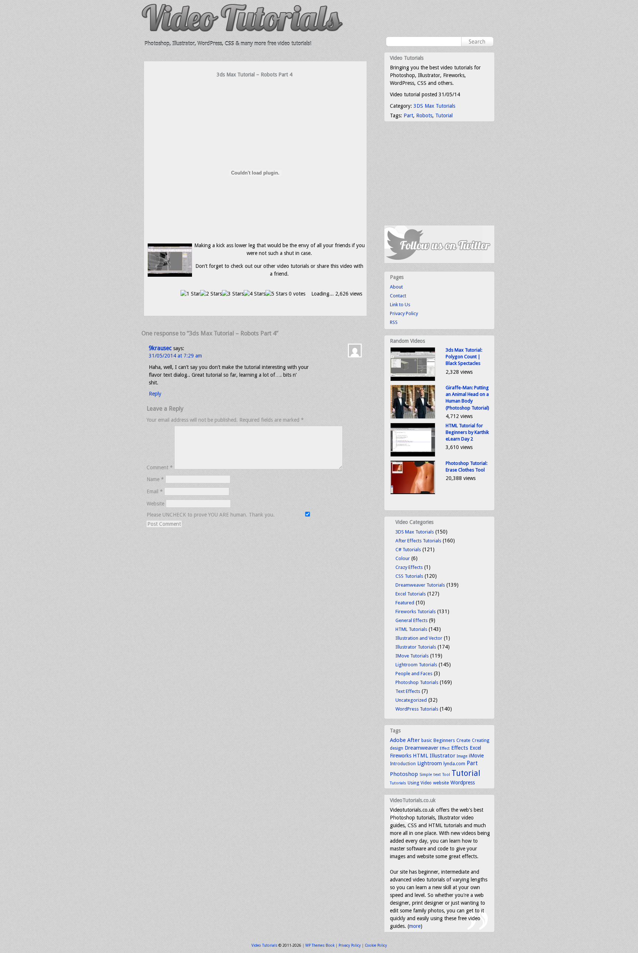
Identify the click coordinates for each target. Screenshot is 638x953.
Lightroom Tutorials (416, 664)
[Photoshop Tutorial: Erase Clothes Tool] (412, 493)
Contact (398, 295)
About (396, 287)
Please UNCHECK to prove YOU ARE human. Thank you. (211, 515)
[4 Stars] (254, 294)
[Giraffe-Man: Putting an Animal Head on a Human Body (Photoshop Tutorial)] (412, 417)
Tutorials (398, 783)
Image (462, 756)
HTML (420, 755)
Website (155, 504)
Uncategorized (411, 700)
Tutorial (444, 115)
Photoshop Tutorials (416, 682)
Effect (445, 748)
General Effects (411, 620)
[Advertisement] (255, 93)
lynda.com (454, 763)
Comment (160, 467)
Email (155, 491)
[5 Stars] (276, 294)
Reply (155, 394)
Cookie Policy (376, 945)
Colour (402, 558)
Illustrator (442, 755)
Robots (424, 115)
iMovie (476, 756)
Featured (404, 602)
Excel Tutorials (410, 594)
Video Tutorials (264, 945)
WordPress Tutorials (416, 709)
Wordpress (462, 782)
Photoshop (404, 774)
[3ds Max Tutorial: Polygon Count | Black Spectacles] (412, 379)
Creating (480, 740)
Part (408, 115)
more (415, 926)
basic (426, 740)
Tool (446, 774)
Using (413, 782)
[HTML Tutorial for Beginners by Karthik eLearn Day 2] (412, 455)
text (437, 774)
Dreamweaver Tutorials (420, 585)
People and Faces (413, 673)
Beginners (444, 740)
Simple (425, 774)
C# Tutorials (408, 549)
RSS (394, 322)
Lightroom (429, 763)
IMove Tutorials (412, 656)
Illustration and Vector (418, 638)
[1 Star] (190, 294)
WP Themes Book (320, 945)
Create (463, 740)
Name (155, 479)
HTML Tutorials (411, 629)
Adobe (398, 740)
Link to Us (400, 304)
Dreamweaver (421, 748)
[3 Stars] (233, 294)
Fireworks (400, 756)
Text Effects (407, 691)
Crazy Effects (409, 567)
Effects (459, 748)
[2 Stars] (211, 294)
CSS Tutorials (409, 576)
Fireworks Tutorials (415, 611)
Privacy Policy (404, 313)
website (441, 782)
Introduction (403, 763)
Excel (475, 748)
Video (426, 782)
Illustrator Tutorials (415, 647)
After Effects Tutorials (418, 540)
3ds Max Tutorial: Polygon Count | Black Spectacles (464, 356)
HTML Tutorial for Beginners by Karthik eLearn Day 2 (467, 432)
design (396, 748)
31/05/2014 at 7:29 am (175, 356)
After (413, 740)
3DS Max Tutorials (434, 106)
